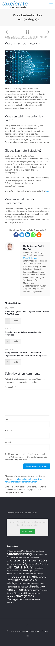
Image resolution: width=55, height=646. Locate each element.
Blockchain (43, 554)
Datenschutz (35, 631)
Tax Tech (28, 600)
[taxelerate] (15, 4)
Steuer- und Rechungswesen (27, 593)
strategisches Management (20, 597)
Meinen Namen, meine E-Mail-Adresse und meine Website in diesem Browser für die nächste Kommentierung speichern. (26, 457)
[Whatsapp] (33, 234)
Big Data (35, 554)
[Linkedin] (27, 234)
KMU (29, 577)
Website (8, 442)
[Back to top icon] (27, 625)
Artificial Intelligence (36, 551)
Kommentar (10, 387)
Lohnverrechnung (26, 584)
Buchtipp (11, 557)
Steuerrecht (11, 596)
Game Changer (37, 574)
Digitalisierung (20, 567)
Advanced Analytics (21, 551)
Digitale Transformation (27, 560)
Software (10, 593)
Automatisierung (19, 554)
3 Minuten (10, 551)
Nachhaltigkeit (13, 586)
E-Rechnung (25, 570)
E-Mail (8, 430)
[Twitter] (21, 234)
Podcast (24, 586)
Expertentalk (12, 573)
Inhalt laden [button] (27, 531)
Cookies (45, 631)
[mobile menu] (51, 4)
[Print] (39, 234)
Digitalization (39, 568)
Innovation (15, 576)
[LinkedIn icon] (27, 635)
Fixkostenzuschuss (25, 574)
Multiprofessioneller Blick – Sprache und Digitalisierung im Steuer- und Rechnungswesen (26, 354)
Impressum (24, 631)
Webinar (10, 602)
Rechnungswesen (31, 590)
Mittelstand (38, 583)
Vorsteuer (36, 599)
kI (25, 577)
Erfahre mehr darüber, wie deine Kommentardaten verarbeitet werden (23, 480)
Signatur (45, 590)
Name (8, 419)
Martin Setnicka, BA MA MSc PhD (21, 37)
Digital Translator (13, 571)
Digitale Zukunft (35, 563)
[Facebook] (16, 234)
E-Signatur (35, 571)
